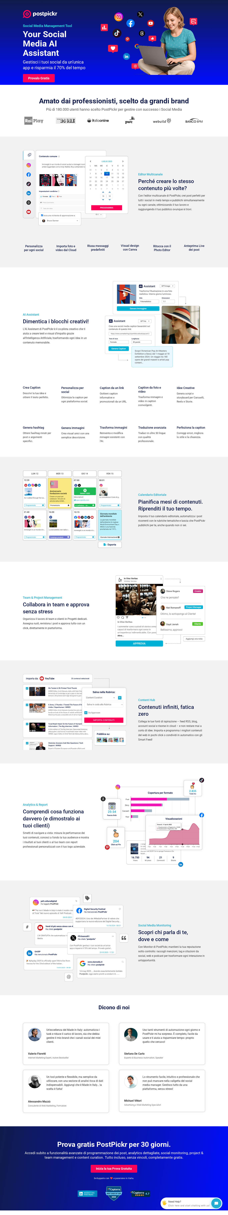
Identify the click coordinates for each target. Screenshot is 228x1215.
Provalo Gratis (38, 78)
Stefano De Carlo (134, 1053)
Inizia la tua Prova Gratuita (114, 1168)
